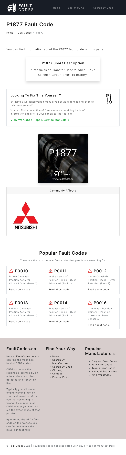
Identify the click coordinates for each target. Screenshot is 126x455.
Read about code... (21, 289)
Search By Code (62, 366)
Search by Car (76, 7)
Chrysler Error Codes (104, 361)
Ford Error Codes (102, 364)
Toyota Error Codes (103, 368)
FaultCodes (16, 445)
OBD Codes (25, 32)
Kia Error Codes (101, 374)
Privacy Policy (61, 377)
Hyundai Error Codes (104, 371)
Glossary (57, 370)
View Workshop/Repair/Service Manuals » (39, 119)
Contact (57, 373)
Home (56, 7)
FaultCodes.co (25, 356)
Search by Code (103, 7)
